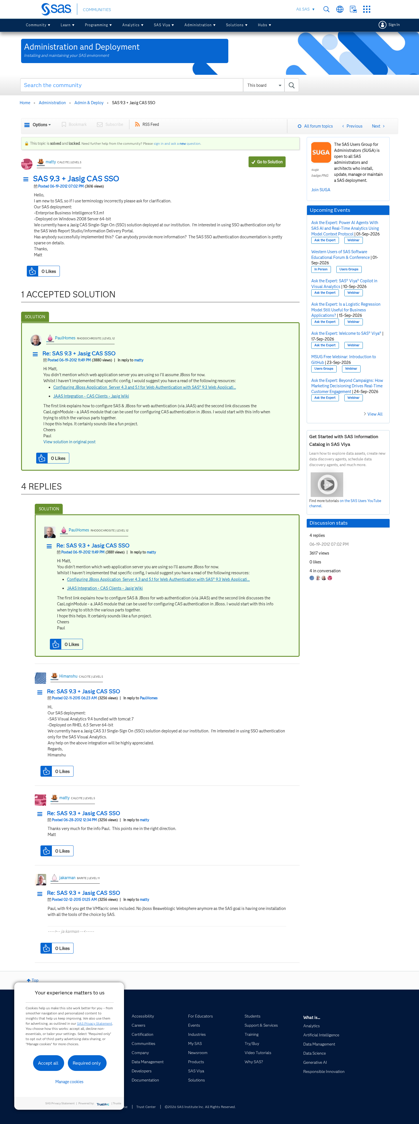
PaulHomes (65, 338)
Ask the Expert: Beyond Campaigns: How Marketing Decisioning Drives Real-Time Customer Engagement (347, 386)
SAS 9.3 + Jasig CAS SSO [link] (133, 102)
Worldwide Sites (339, 9)
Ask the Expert (324, 240)
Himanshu (68, 676)
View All (375, 414)
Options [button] (40, 124)
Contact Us (353, 9)
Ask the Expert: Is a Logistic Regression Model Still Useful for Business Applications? (346, 310)
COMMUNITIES (97, 9)
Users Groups (348, 269)
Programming (96, 25)
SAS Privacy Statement (94, 1023)
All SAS (303, 9)
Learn (66, 25)
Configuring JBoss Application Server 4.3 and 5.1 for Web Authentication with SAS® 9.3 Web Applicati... (144, 387)
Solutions (235, 25)
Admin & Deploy (88, 102)
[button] (27, 179)
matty (51, 161)
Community (36, 25)
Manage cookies (69, 1081)
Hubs (262, 25)
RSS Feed (151, 124)
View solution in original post (69, 441)
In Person (321, 269)
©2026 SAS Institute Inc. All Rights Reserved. (200, 1107)
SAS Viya (162, 25)
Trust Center (146, 1107)
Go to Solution (270, 161)
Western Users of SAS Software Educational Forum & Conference (340, 254)
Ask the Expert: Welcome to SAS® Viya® (346, 333)
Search (326, 9)
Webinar (353, 240)
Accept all (48, 1063)
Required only (87, 1063)
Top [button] (35, 980)
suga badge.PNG (319, 172)
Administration (198, 25)
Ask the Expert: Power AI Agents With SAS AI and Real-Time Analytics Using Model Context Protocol (345, 228)
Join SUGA (320, 189)
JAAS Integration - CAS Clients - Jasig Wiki (91, 396)
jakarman (67, 877)
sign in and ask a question (177, 143)
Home (25, 102)
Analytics (131, 25)
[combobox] (159, 85)
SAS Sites (366, 9)
